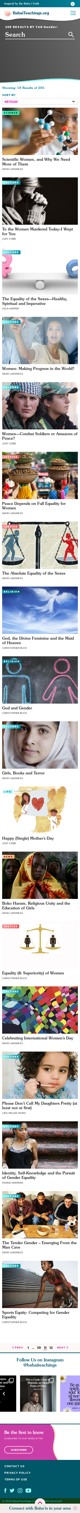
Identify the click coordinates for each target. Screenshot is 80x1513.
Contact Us (14, 1466)
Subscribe (19, 1450)
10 (39, 1348)
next (61, 1347)
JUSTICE (11, 457)
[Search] (71, 34)
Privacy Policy (17, 1473)
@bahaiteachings (40, 1364)
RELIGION (12, 592)
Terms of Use (15, 1479)
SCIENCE (11, 113)
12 (51, 1348)
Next (76, 1393)
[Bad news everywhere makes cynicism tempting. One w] (40, 1393)
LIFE (7, 792)
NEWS (8, 857)
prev (19, 1347)
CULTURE (11, 182)
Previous (4, 1393)
